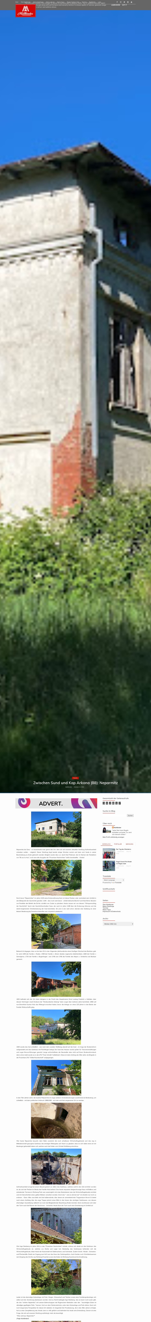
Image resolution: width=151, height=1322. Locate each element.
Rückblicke (92, 2)
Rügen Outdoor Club (73, 2)
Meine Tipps (60, 2)
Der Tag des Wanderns (123, 849)
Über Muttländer (26, 2)
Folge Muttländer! (22, 1318)
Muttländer (68, 787)
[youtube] (131, 2)
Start (16, 2)
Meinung (129, 844)
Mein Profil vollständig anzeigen (113, 837)
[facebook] (117, 2)
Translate (118, 882)
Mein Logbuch (50, 2)
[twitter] (124, 2)
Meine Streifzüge (38, 2)
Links (99, 2)
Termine (84, 2)
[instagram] (120, 2)
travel (75, 778)
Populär (118, 844)
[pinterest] (127, 2)
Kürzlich (107, 844)
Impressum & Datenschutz (112, 911)
